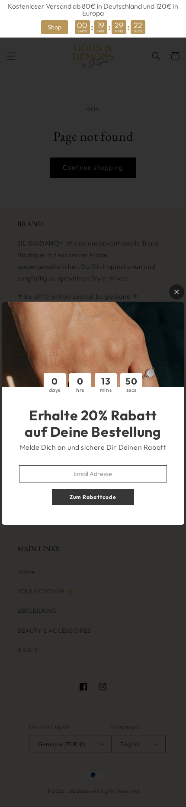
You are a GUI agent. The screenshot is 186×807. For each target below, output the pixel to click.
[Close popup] (176, 291)
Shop (54, 27)
